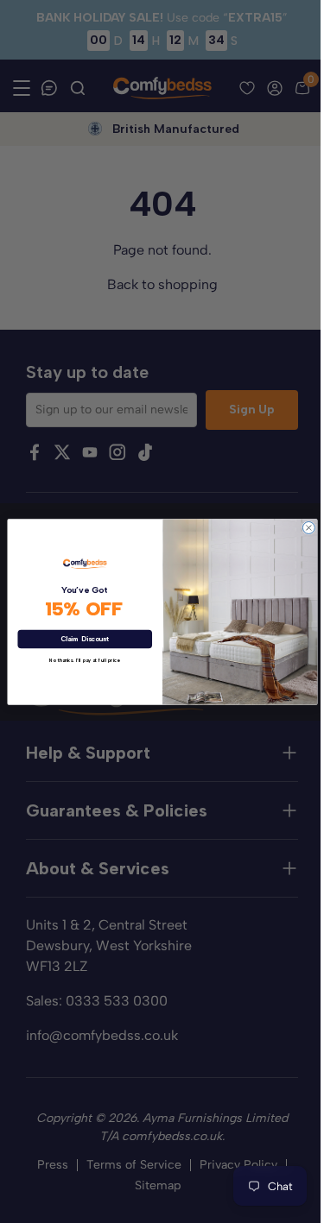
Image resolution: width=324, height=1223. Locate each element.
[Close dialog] (308, 527)
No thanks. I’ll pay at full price (84, 660)
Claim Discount (84, 638)
